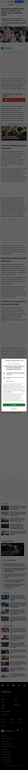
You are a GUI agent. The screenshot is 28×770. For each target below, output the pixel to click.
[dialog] (14, 385)
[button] (14, 381)
